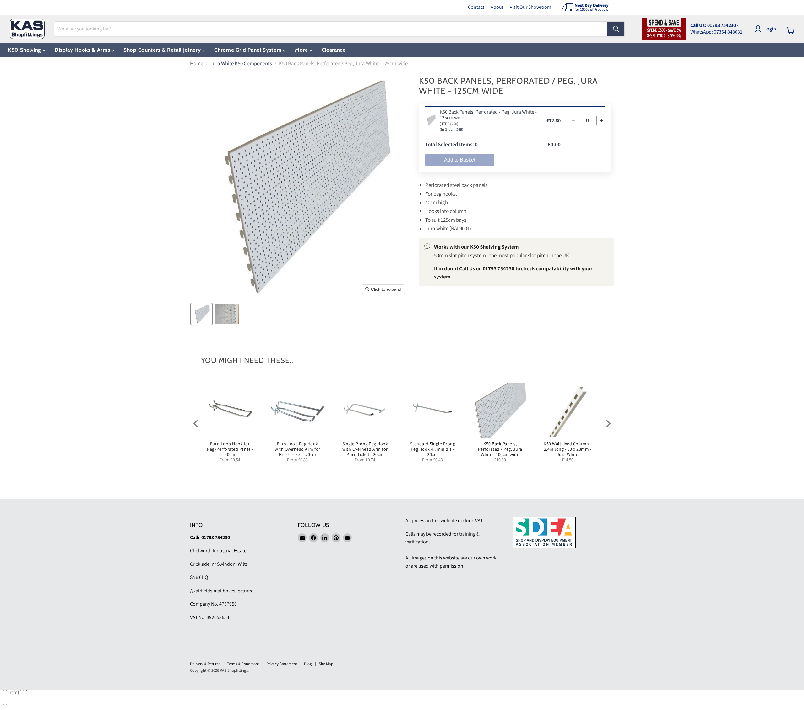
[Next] (607, 423)
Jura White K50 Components (241, 64)
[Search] (615, 29)
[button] (201, 314)
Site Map (326, 663)
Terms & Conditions (243, 663)
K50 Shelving (25, 50)
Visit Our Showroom (530, 7)
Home (196, 64)
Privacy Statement (281, 663)
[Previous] (196, 423)
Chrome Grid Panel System (248, 50)
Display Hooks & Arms (83, 50)
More (302, 50)
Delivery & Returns (205, 663)
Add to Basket (459, 159)
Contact (476, 7)
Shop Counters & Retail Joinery (162, 50)
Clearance (334, 50)
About (497, 7)
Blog (308, 663)
